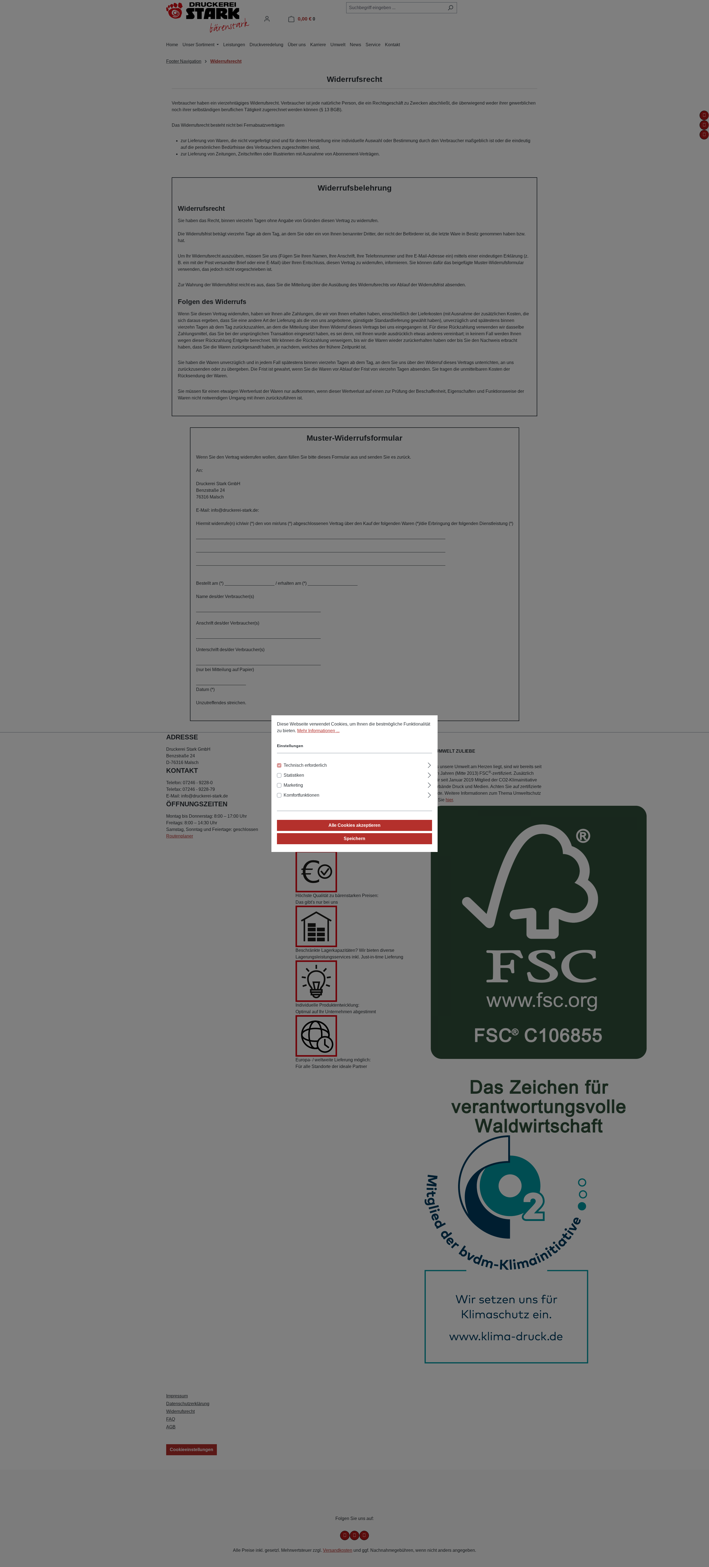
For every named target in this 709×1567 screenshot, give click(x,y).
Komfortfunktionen (301, 795)
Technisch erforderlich (305, 765)
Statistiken (294, 775)
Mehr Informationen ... (318, 730)
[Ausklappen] (429, 764)
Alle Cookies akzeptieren (354, 825)
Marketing (293, 785)
